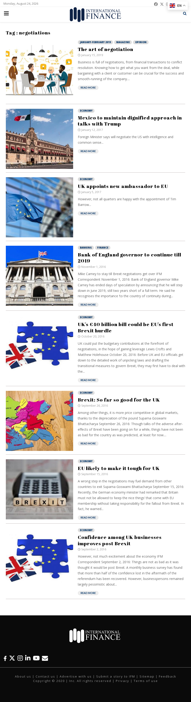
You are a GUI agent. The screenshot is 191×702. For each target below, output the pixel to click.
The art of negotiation (105, 49)
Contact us (45, 676)
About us (23, 676)
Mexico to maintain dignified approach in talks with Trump (130, 120)
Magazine (123, 42)
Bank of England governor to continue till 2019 (129, 257)
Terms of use (146, 681)
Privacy (122, 681)
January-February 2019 (95, 42)
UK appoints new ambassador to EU (123, 186)
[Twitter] (12, 658)
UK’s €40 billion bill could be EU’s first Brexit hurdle (126, 327)
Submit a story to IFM (115, 676)
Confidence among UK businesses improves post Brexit (120, 540)
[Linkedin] (28, 658)
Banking (86, 247)
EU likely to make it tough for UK (119, 468)
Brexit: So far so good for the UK (119, 399)
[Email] (45, 658)
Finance (102, 247)
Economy (86, 110)
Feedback (167, 676)
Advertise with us (76, 676)
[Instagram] (20, 658)
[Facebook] (5, 658)
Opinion (141, 42)
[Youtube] (36, 658)
